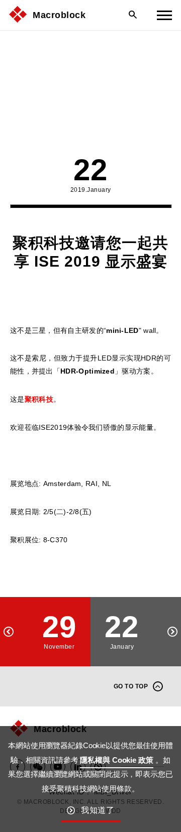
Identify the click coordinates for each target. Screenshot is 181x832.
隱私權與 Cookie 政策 (116, 760)
